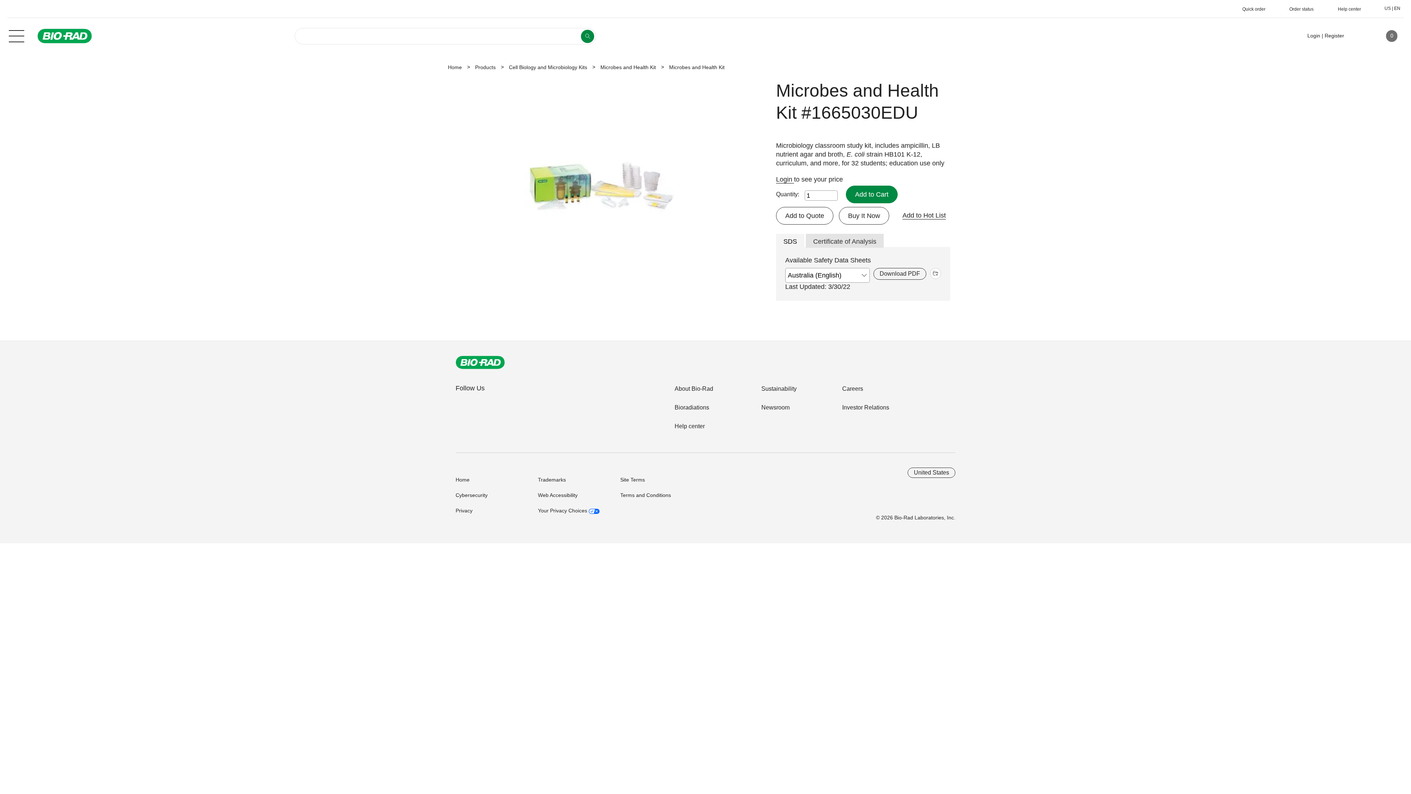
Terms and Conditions (645, 495)
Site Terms (632, 480)
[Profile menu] (1360, 36)
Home (455, 67)
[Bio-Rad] (480, 362)
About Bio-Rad (694, 389)
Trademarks (552, 480)
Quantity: (787, 194)
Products (485, 67)
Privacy (464, 511)
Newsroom (775, 407)
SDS (790, 241)
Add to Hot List (924, 215)
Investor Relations (865, 407)
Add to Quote (804, 215)
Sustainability (779, 389)
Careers (852, 389)
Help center (690, 426)
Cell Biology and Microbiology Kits (548, 67)
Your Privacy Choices (563, 511)
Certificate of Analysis (844, 241)
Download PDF (900, 274)
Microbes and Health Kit (628, 67)
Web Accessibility (558, 495)
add (935, 273)
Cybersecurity (472, 495)
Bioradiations (692, 407)
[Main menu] (16, 35)
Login (785, 179)
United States (931, 472)
